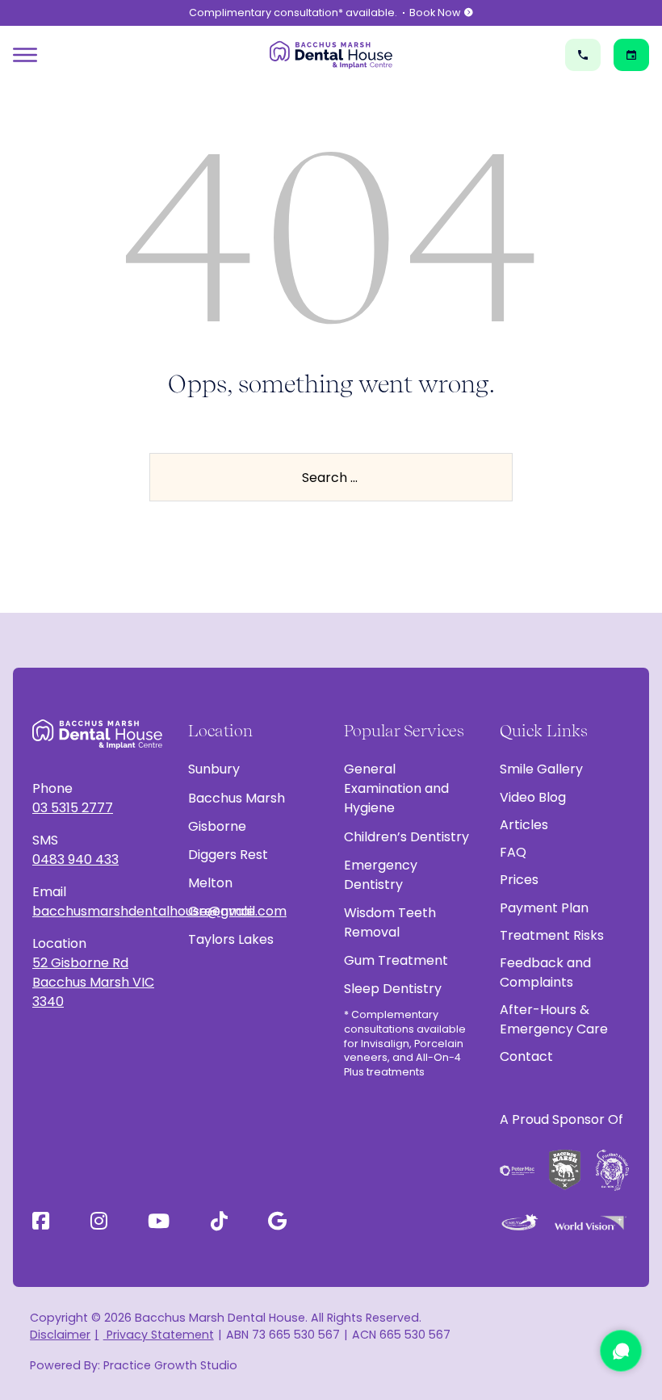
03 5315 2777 (72, 808)
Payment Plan (544, 908)
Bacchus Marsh (236, 798)
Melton (210, 883)
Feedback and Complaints (545, 972)
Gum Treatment (396, 960)
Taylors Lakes (231, 939)
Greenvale (221, 911)
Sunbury (214, 769)
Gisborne (217, 826)
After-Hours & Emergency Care (554, 1019)
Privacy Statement (158, 1335)
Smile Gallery (541, 769)
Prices (519, 879)
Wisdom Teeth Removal (390, 922)
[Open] (25, 55)
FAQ (513, 852)
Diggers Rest (228, 854)
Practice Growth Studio (170, 1365)
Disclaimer (60, 1335)
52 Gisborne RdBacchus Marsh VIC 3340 (93, 982)
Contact (526, 1056)
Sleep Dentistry (393, 988)
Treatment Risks (552, 935)
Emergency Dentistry (380, 875)
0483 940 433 (75, 859)
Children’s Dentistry (406, 837)
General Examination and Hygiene (396, 788)
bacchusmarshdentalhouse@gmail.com (97, 911)
